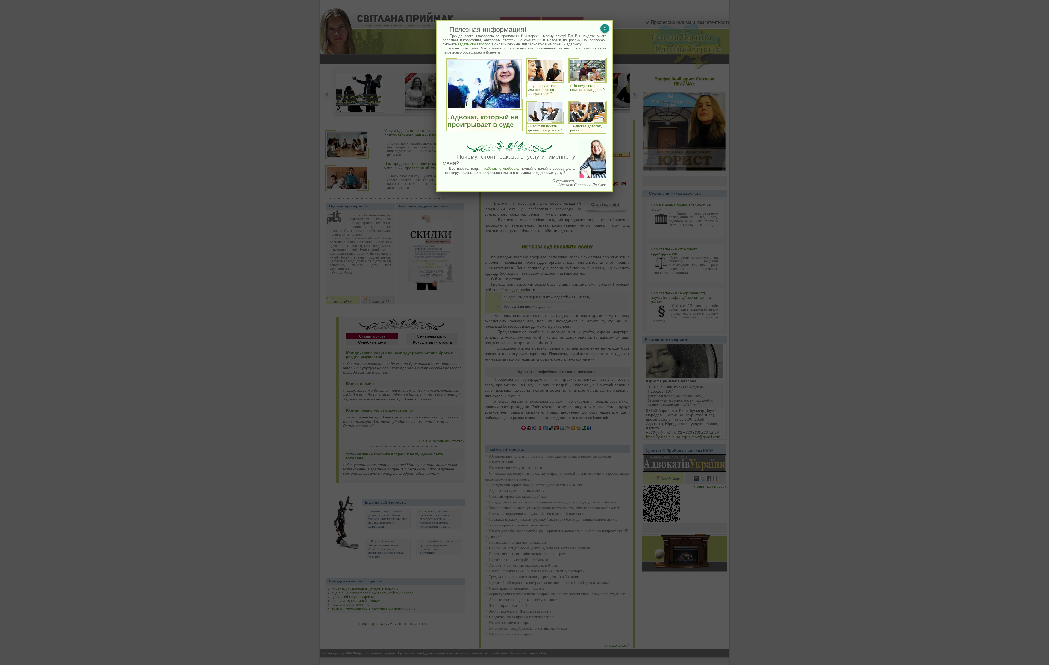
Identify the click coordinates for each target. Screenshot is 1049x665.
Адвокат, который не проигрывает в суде (483, 120)
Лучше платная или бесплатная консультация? (542, 90)
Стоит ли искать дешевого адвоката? (545, 128)
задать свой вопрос (474, 44)
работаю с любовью (501, 168)
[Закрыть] (604, 28)
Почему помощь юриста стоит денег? (587, 88)
